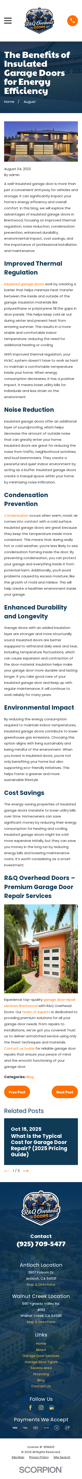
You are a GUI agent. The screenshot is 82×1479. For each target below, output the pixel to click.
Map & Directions (41, 1284)
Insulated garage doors (24, 284)
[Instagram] (41, 1407)
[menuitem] (18, 1457)
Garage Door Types (41, 1362)
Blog (30, 1076)
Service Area (41, 1367)
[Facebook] (30, 1407)
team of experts (36, 1011)
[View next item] (25, 1171)
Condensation (16, 515)
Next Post (64, 1092)
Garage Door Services (41, 1355)
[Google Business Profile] (51, 1407)
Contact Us (41, 1386)
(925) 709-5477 (41, 1243)
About (41, 1349)
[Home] (39, 20)
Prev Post (17, 1092)
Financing (41, 1374)
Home (41, 1343)
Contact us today (19, 1048)
